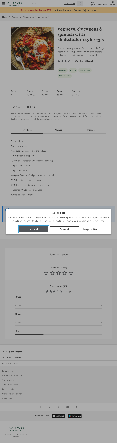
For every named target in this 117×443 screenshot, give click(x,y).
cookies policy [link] (85, 220)
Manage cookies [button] (89, 229)
